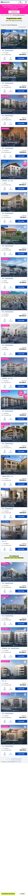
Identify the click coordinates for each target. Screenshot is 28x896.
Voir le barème (18, 761)
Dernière (20, 759)
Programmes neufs (8, 15)
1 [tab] (13, 80)
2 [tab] (14, 80)
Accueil (2, 15)
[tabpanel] (14, 39)
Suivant (18, 759)
